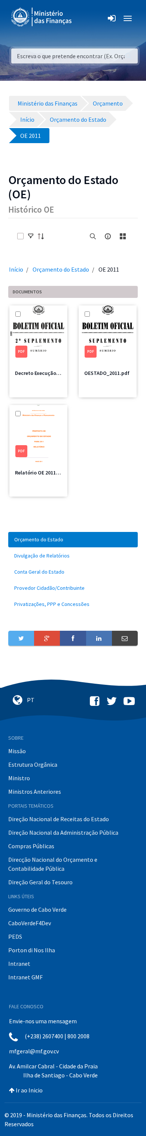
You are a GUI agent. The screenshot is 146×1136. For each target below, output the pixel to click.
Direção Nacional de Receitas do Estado (58, 819)
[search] (93, 236)
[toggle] (31, 236)
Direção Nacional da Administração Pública (63, 832)
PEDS (15, 936)
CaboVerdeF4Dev (29, 923)
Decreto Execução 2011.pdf (46, 373)
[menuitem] (73, 539)
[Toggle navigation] (84, 18)
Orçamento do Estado (61, 269)
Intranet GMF (25, 977)
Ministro (19, 778)
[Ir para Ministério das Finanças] (42, 17)
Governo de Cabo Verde (37, 909)
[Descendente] (43, 236)
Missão (17, 751)
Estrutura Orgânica (32, 764)
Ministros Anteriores (34, 791)
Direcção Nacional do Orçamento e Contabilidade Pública (52, 864)
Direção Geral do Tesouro (40, 882)
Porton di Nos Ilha (31, 950)
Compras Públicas (31, 846)
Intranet (19, 963)
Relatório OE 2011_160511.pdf (49, 472)
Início (16, 269)
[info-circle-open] (108, 236)
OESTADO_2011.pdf (107, 373)
